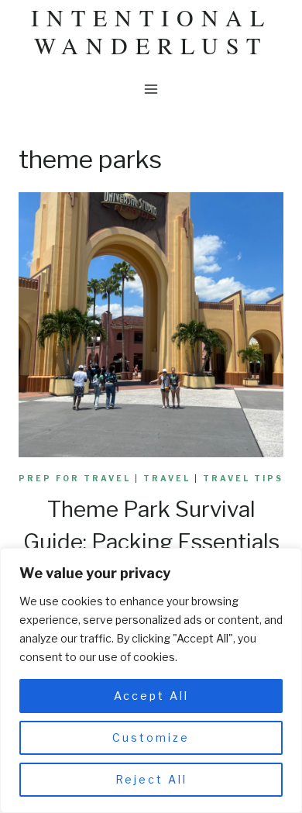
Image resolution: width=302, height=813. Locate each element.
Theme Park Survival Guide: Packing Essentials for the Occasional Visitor (151, 541)
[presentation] (151, 324)
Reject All (151, 779)
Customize (151, 737)
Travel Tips (243, 478)
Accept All (151, 695)
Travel (166, 478)
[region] (151, 680)
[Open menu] (151, 89)
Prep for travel (75, 478)
